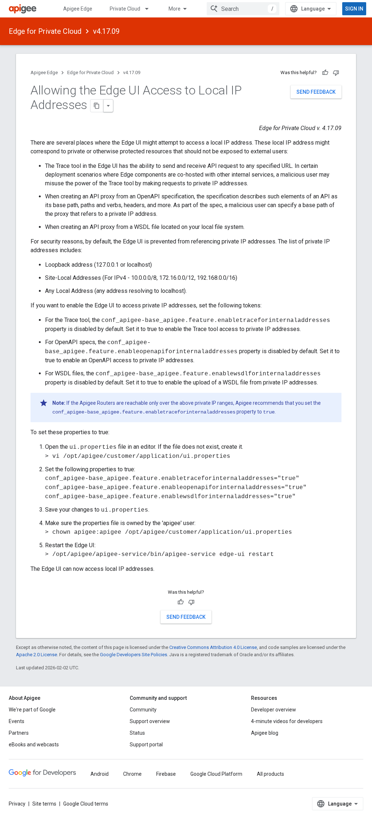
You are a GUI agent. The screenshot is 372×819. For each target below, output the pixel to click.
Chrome (132, 774)
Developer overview (273, 710)
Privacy (17, 804)
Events (16, 721)
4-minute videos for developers (287, 721)
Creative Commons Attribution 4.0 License (213, 647)
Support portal (146, 744)
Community (143, 710)
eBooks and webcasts (34, 744)
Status (137, 733)
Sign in (354, 9)
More (175, 9)
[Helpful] (325, 72)
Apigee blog (264, 733)
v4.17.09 (106, 31)
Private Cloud (125, 9)
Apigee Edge (77, 9)
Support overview (150, 721)
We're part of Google (32, 710)
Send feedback (316, 92)
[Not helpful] (336, 72)
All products (270, 774)
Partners (19, 733)
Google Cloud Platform (216, 774)
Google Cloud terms (85, 804)
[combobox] (243, 8)
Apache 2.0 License (36, 654)
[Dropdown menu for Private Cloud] (150, 8)
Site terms (44, 804)
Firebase (166, 774)
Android (99, 774)
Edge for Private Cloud (45, 31)
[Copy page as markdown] (97, 106)
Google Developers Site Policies (133, 654)
